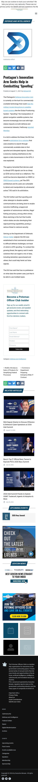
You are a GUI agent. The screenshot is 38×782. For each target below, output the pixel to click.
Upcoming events (7, 743)
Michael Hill (27, 91)
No (37, 7)
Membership (6, 760)
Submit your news (14, 702)
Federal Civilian (7, 721)
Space (4, 724)
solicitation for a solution (19, 140)
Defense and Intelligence (18, 359)
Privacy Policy (13, 695)
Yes (34, 7)
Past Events (6, 746)
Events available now (9, 750)
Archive (4, 731)
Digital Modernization (9, 727)
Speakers (5, 757)
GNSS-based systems (11, 180)
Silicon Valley (8, 237)
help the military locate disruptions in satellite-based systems (18, 107)
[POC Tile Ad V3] (19, 607)
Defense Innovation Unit (24, 97)
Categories (5, 753)
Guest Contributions (15, 699)
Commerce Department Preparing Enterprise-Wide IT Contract (26, 372)
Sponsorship (6, 764)
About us (12, 697)
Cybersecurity (6, 714)
